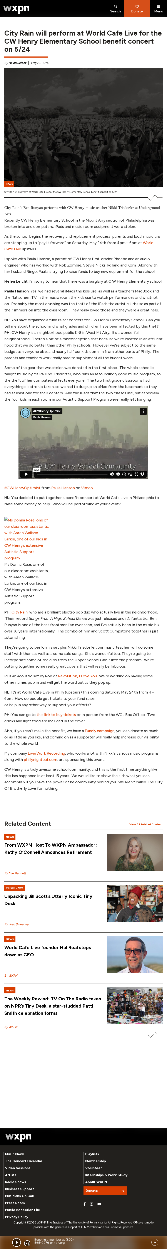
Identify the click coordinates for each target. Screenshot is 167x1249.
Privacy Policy (16, 1217)
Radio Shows (15, 1182)
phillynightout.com (40, 759)
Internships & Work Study (106, 1175)
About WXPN (96, 1182)
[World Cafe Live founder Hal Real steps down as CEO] (135, 954)
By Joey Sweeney (16, 924)
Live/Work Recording (46, 753)
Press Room (15, 1203)
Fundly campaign (99, 730)
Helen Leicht (17, 63)
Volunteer (93, 1168)
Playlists (92, 1154)
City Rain (20, 612)
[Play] (16, 1242)
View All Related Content (146, 824)
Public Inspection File (22, 1210)
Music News (15, 1154)
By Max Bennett (15, 873)
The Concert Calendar (23, 1161)
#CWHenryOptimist (22, 487)
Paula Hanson (63, 487)
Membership (95, 1161)
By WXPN (10, 975)
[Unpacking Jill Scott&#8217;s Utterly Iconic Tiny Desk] (135, 903)
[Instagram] (91, 1204)
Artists (10, 1175)
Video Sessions (17, 1168)
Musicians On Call (19, 1196)
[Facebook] (85, 1204)
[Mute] (27, 1243)
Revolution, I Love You (77, 676)
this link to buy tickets (56, 714)
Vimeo (87, 487)
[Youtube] (99, 1204)
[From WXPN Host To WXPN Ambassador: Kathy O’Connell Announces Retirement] (135, 852)
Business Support (19, 1189)
